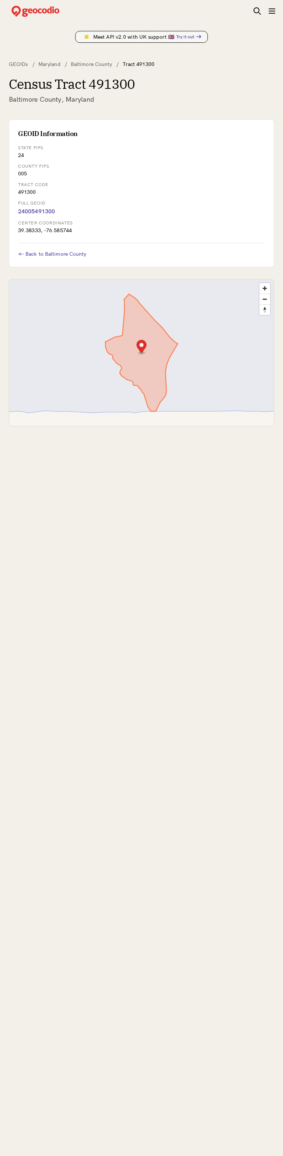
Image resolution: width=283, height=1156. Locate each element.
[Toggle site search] (257, 11)
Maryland (49, 64)
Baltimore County (91, 64)
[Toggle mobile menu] (272, 11)
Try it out (185, 36)
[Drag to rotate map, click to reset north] (264, 309)
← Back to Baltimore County (52, 254)
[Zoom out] (264, 299)
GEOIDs (18, 64)
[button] (142, 347)
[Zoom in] (264, 288)
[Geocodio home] (46, 11)
